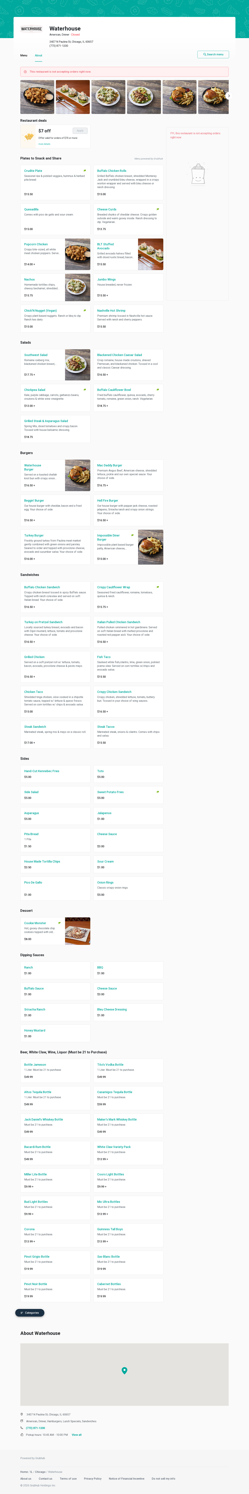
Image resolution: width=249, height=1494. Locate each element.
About (38, 55)
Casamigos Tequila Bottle (114, 1092)
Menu (23, 55)
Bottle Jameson (35, 1064)
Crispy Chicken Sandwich (114, 692)
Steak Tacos (106, 726)
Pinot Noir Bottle (35, 1284)
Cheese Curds (106, 209)
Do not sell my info (163, 1478)
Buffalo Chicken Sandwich (42, 587)
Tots (100, 771)
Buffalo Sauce (34, 988)
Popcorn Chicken (36, 244)
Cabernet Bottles (109, 1284)
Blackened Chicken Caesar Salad (119, 355)
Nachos (29, 279)
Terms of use (68, 1478)
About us (26, 1478)
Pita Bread (31, 834)
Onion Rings (105, 882)
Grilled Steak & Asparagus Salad (46, 421)
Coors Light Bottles (110, 1174)
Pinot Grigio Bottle (36, 1256)
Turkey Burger (34, 535)
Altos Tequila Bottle (37, 1092)
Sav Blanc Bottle (108, 1256)
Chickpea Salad (34, 390)
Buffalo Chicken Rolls (111, 171)
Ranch (28, 967)
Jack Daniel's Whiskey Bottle (43, 1119)
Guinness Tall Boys (110, 1229)
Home (24, 1472)
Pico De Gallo (33, 882)
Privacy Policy (93, 1478)
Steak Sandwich (35, 726)
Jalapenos (104, 813)
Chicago (40, 1472)
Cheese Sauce (107, 834)
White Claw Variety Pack (114, 1147)
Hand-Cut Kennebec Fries (41, 771)
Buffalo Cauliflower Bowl (114, 390)
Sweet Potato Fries (110, 792)
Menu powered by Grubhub (148, 158)
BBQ (100, 967)
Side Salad (31, 792)
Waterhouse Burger (32, 467)
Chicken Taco (33, 692)
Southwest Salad (35, 355)
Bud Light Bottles (36, 1201)
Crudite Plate (33, 171)
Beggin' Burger (34, 500)
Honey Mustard (34, 1030)
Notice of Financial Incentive (127, 1478)
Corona (29, 1229)
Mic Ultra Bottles (108, 1201)
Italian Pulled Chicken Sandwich (118, 622)
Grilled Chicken (34, 657)
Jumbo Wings (106, 279)
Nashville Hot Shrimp (111, 310)
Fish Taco (104, 657)
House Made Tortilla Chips (42, 861)
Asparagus (31, 813)
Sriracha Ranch (34, 1009)
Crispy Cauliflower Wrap (113, 587)
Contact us (46, 1478)
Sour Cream (105, 861)
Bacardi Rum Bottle (37, 1147)
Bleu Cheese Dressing (112, 1009)
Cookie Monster (35, 923)
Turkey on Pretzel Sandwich (43, 622)
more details (44, 144)
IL (31, 1472)
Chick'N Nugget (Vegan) (40, 310)
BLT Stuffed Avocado (105, 246)
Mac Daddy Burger (109, 465)
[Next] (229, 96)
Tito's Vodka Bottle (110, 1064)
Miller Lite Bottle (35, 1174)
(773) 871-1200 (58, 45)
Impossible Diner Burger (108, 537)
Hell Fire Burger (107, 500)
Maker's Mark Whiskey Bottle (117, 1119)
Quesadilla (31, 209)
